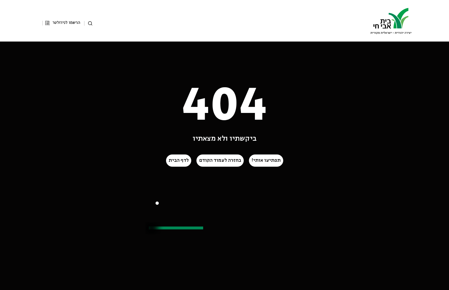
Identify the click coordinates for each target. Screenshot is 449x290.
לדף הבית (179, 160)
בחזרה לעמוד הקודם (220, 160)
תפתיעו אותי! (266, 160)
